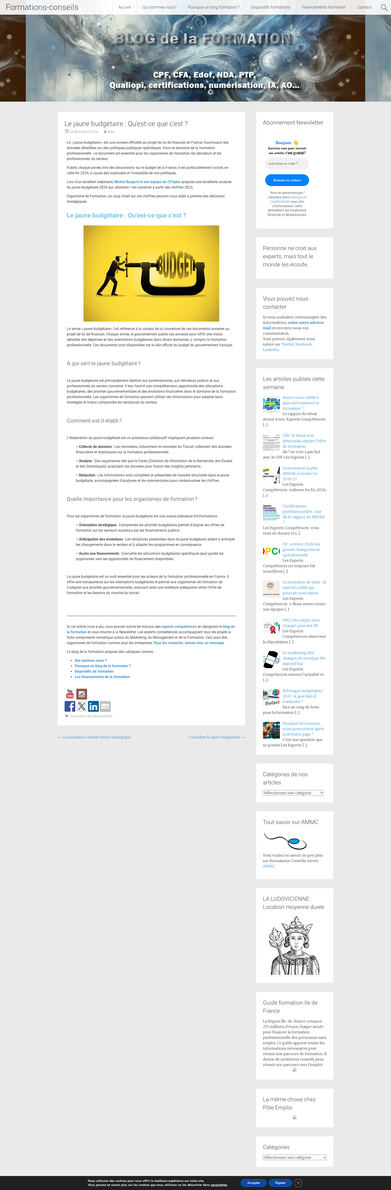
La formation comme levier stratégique (94, 737)
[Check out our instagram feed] (81, 694)
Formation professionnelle (91, 716)
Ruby (111, 132)
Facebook (304, 344)
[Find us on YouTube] (69, 694)
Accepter (253, 1183)
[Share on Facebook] (69, 706)
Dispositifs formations (270, 7)
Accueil (124, 7)
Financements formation (324, 7)
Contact (364, 7)
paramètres (219, 1185)
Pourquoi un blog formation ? (213, 7)
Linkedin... (272, 349)
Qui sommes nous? (159, 7)
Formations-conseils (42, 7)
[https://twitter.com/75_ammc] (81, 706)
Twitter (287, 344)
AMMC (269, 866)
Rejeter (280, 1183)
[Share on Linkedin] (93, 706)
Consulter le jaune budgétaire (216, 737)
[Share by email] (105, 706)
